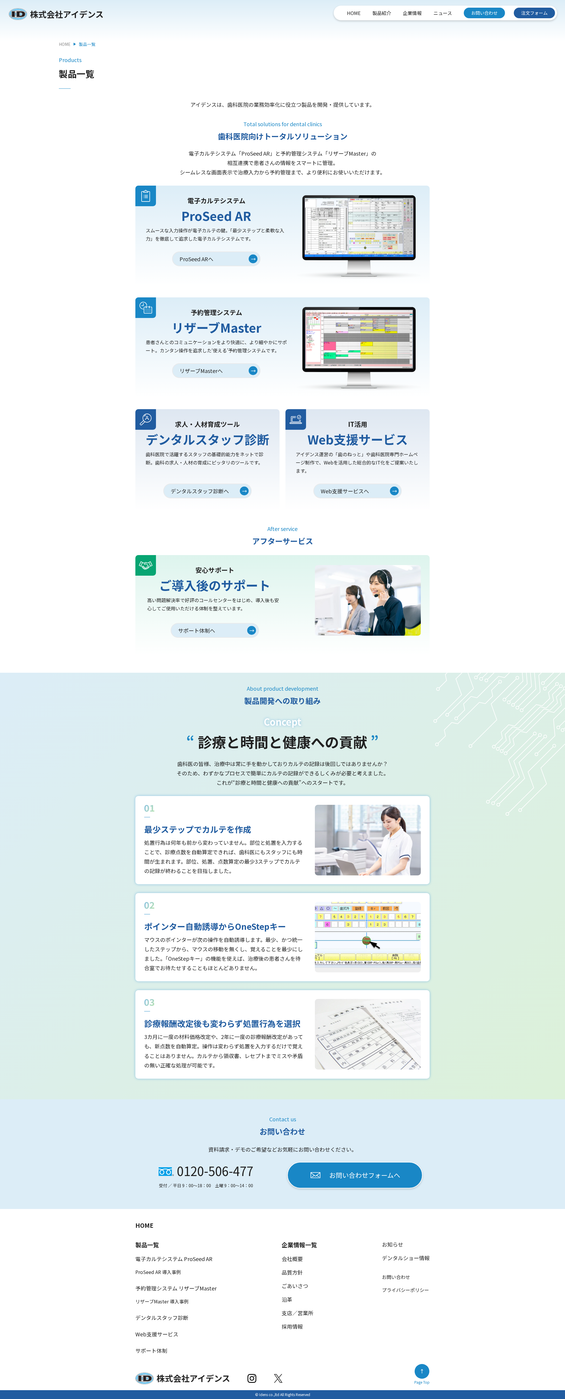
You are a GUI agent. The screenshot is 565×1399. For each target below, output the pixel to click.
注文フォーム (534, 13)
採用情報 (292, 1326)
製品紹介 (381, 12)
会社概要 (292, 1259)
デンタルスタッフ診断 (161, 1317)
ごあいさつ (295, 1286)
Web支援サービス (156, 1334)
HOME (353, 12)
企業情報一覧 (299, 1244)
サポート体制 (151, 1350)
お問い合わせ (484, 13)
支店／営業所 (297, 1313)
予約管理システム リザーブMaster (176, 1288)
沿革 (287, 1299)
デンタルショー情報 (406, 1258)
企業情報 (412, 12)
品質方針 (292, 1272)
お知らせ (392, 1244)
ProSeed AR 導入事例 (158, 1271)
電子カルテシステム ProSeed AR (173, 1259)
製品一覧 (147, 1244)
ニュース (442, 12)
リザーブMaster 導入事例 (162, 1301)
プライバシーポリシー (405, 1289)
